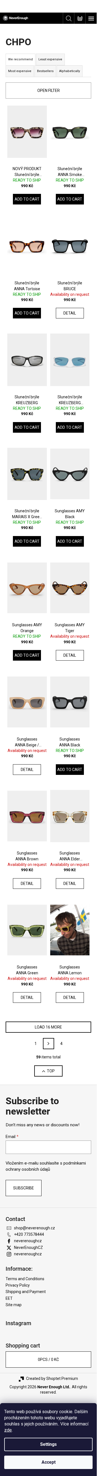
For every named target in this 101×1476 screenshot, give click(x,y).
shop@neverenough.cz (34, 1228)
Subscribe (23, 1188)
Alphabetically (69, 71)
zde (8, 1430)
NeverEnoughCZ (28, 1247)
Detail (69, 313)
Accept (49, 1462)
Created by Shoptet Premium (52, 1378)
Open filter (48, 90)
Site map (14, 1305)
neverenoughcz (28, 1241)
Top (51, 1071)
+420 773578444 (29, 1234)
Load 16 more (48, 1027)
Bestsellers (45, 71)
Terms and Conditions (25, 1279)
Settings (48, 1444)
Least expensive (50, 59)
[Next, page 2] (48, 1043)
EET (9, 1298)
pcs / (48, 1359)
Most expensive (19, 71)
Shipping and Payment (26, 1291)
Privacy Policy (18, 1285)
